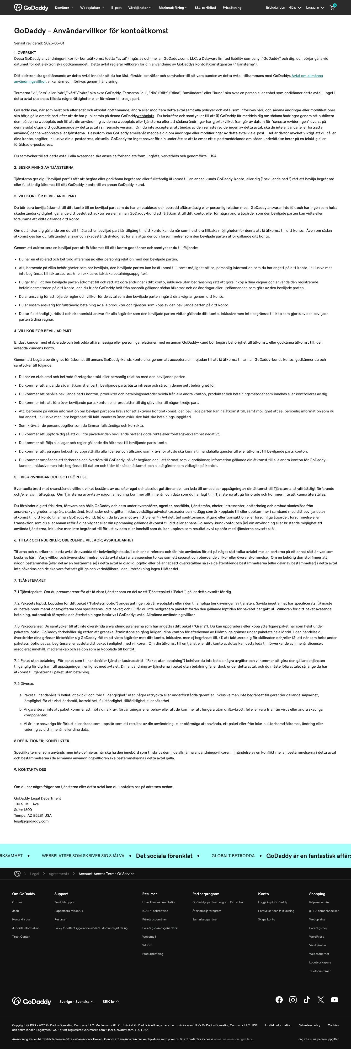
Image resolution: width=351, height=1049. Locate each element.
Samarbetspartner (205, 919)
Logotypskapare (320, 962)
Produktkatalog (152, 953)
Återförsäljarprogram (206, 910)
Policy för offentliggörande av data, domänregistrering (91, 928)
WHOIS (147, 945)
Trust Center (21, 936)
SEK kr (109, 1001)
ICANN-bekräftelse (155, 910)
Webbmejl (149, 936)
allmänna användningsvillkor (233, 1039)
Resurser (60, 919)
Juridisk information (25, 928)
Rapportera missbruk (68, 910)
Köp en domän (319, 902)
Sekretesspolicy (309, 1025)
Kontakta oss (21, 919)
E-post (116, 7)
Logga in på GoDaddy (272, 902)
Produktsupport (65, 902)
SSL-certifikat (205, 7)
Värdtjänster (317, 945)
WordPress (316, 936)
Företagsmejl (318, 928)
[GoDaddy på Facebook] (279, 1003)
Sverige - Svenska (74, 1001)
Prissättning (232, 7)
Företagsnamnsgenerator (159, 928)
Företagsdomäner (154, 919)
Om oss (17, 902)
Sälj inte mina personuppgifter (318, 1039)
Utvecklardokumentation (159, 902)
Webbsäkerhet (319, 953)
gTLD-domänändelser (324, 910)
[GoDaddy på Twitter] (320, 1003)
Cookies (333, 1025)
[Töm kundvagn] (332, 7)
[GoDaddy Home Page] (32, 1001)
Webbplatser (318, 919)
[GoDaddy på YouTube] (334, 1003)
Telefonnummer (320, 971)
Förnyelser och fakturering (276, 910)
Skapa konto (266, 919)
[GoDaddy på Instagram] (293, 1003)
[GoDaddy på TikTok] (307, 1003)
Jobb (15, 910)
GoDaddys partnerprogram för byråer (217, 902)
